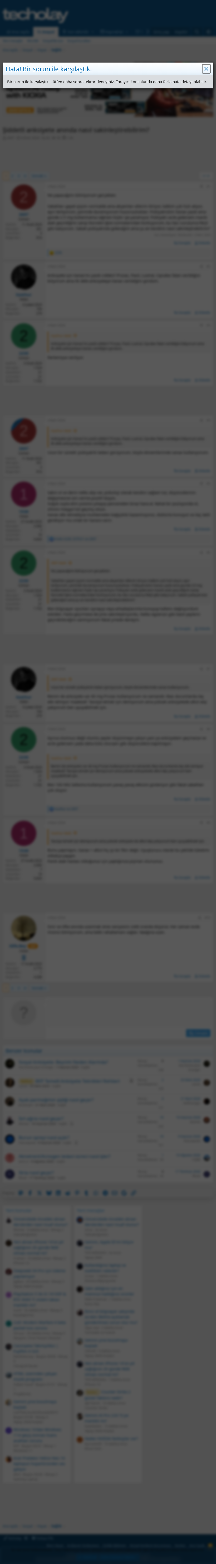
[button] (206, 68)
